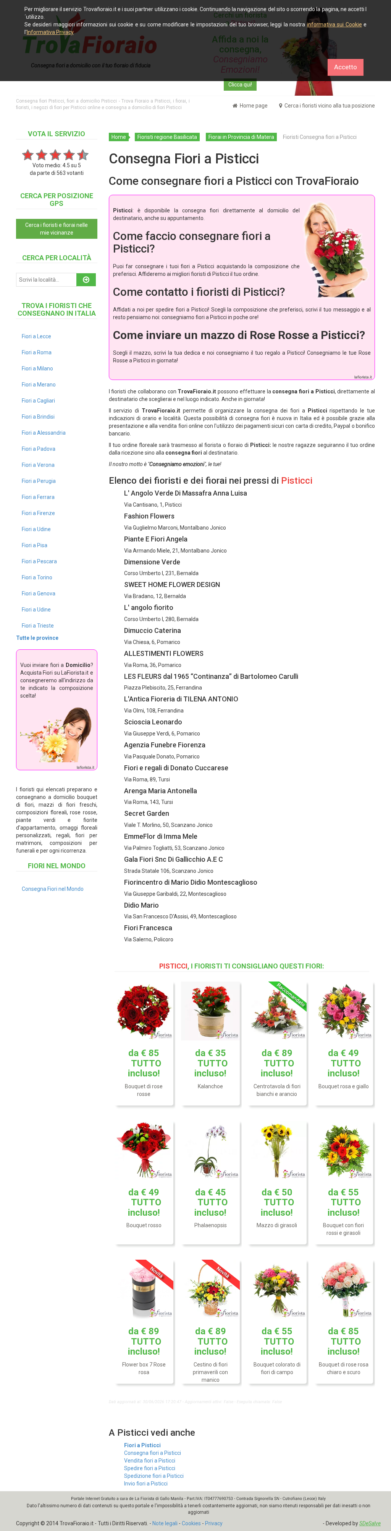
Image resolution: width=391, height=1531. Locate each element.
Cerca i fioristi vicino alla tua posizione (329, 106)
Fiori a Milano (37, 368)
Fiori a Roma (37, 352)
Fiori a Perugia (39, 481)
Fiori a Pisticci (142, 1445)
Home (118, 137)
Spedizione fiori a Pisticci (154, 1476)
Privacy (214, 1523)
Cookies (191, 1523)
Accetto (345, 67)
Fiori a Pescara (39, 561)
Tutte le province (37, 638)
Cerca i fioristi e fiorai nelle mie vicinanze (56, 229)
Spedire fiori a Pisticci (149, 1468)
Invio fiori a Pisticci (146, 1483)
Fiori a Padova (38, 449)
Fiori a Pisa (34, 545)
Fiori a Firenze (38, 513)
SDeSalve (370, 1523)
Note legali (165, 1523)
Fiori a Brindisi (38, 417)
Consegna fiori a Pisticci (152, 1453)
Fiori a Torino (37, 577)
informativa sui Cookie (334, 24)
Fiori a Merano (39, 385)
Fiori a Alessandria (44, 433)
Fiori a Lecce (36, 336)
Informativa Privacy (50, 32)
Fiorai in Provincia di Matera (241, 137)
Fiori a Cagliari (38, 401)
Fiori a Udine (36, 529)
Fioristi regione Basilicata (167, 137)
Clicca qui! (240, 85)
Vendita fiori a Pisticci (149, 1461)
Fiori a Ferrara (38, 497)
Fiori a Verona (38, 465)
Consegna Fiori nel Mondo (53, 889)
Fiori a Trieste (38, 626)
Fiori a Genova (38, 593)
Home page (253, 106)
